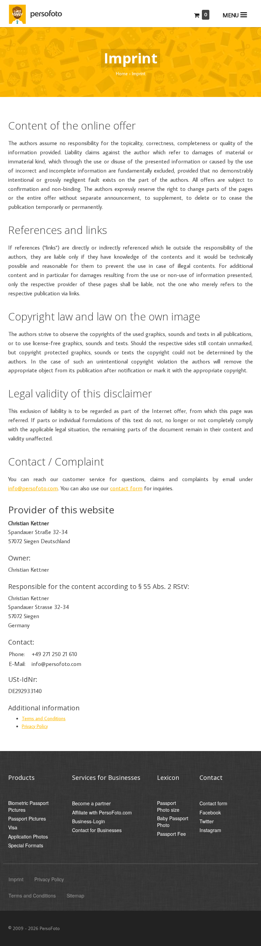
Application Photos (28, 836)
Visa (12, 827)
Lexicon (168, 777)
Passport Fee (171, 834)
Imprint (15, 879)
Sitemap (75, 895)
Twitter (206, 821)
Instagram (210, 830)
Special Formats (25, 845)
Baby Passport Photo (172, 821)
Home (122, 74)
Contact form (213, 803)
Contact (211, 777)
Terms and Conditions (44, 718)
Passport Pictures (27, 818)
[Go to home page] (36, 13)
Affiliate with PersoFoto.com (102, 812)
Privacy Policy (35, 726)
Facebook (210, 812)
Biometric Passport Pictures (28, 806)
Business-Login (88, 821)
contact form (126, 488)
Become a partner (91, 803)
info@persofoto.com (33, 488)
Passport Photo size (168, 806)
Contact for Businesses (97, 830)
